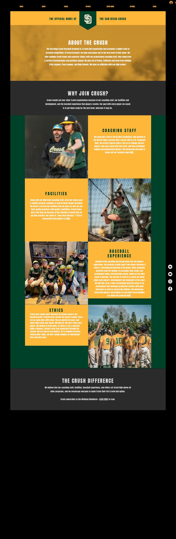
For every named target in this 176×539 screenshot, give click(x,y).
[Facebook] (170, 289)
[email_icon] (170, 267)
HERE (131, 152)
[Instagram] (170, 281)
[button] (44, 6)
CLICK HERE (103, 399)
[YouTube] (170, 274)
